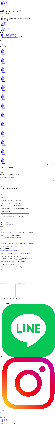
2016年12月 (4, 144)
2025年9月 (3, 57)
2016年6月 (3, 149)
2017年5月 (3, 139)
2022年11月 (4, 86)
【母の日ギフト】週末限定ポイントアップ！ (8, 224)
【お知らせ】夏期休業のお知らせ (7, 35)
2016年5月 (3, 150)
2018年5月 (3, 129)
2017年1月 (3, 143)
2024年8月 (3, 68)
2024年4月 (3, 72)
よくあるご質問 (4, 6)
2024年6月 (3, 70)
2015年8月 (3, 157)
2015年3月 (3, 162)
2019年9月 (3, 117)
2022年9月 (3, 88)
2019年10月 (4, 116)
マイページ (4, 25)
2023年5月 (3, 81)
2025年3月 (3, 62)
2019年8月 (3, 118)
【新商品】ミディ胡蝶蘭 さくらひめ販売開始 (8, 250)
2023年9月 (3, 77)
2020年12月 (4, 107)
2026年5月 (3, 50)
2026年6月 (3, 49)
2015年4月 (3, 161)
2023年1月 (3, 84)
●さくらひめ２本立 (3, 267)
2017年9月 (3, 136)
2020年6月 (3, 111)
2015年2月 (3, 163)
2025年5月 (3, 60)
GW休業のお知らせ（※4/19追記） (6, 170)
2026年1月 (3, 54)
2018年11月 (4, 124)
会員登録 (3, 4)
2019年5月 (3, 120)
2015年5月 (3, 160)
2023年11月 (4, 75)
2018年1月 (3, 133)
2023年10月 (4, 76)
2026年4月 (3, 51)
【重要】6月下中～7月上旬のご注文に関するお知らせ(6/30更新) (12, 36)
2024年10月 (4, 66)
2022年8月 (3, 89)
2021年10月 (4, 98)
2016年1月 (3, 154)
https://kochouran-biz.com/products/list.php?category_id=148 (13, 237)
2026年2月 (3, 53)
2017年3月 (3, 141)
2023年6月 (3, 80)
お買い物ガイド (4, 3)
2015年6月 (3, 159)
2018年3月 (3, 131)
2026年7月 (3, 48)
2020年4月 (3, 112)
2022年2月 (3, 94)
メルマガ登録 (4, 5)
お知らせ (5, 222)
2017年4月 (3, 140)
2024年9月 (3, 67)
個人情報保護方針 (5, 419)
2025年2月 (3, 63)
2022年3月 (3, 93)
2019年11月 (4, 115)
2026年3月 (3, 52)
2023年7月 (3, 79)
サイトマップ (4, 421)
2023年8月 (3, 78)
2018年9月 (3, 126)
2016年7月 (3, 148)
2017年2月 (3, 142)
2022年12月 (4, 85)
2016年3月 (3, 152)
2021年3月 (3, 104)
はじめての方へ (4, 2)
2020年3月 (3, 113)
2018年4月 (3, 130)
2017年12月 (4, 134)
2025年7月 (3, 58)
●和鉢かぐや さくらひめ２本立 (21, 283)
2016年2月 (3, 153)
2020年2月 (3, 114)
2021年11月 (4, 97)
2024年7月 (3, 69)
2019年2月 (3, 123)
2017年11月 (4, 135)
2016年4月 (3, 151)
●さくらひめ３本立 (20, 267)
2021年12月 (4, 96)
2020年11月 (4, 108)
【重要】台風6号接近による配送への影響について (10, 37)
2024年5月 (3, 71)
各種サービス (4, 8)
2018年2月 (3, 132)
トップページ (4, 1)
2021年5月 (3, 102)
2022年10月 (4, 87)
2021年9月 (3, 99)
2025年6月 (3, 59)
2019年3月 (3, 122)
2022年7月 (3, 90)
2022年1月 (3, 95)
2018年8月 (3, 127)
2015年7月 (3, 158)
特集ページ (4, 44)
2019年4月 (3, 121)
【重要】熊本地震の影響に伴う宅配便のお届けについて (10, 34)
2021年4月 (3, 103)
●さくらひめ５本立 (3, 283)
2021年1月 (3, 106)
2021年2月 (3, 105)
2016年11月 (4, 145)
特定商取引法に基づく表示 (6, 420)
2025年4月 (3, 61)
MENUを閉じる (4, 0)
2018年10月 (4, 125)
